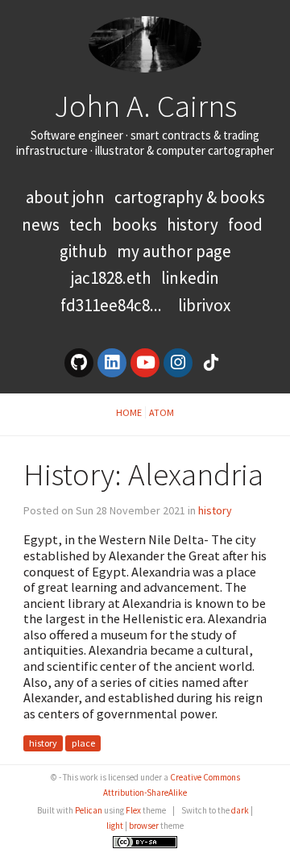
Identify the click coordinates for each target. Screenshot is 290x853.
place (83, 744)
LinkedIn (190, 278)
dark (240, 810)
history (192, 224)
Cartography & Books (189, 197)
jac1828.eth (111, 278)
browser (144, 825)
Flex (133, 810)
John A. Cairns (145, 105)
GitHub (83, 251)
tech (85, 224)
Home (129, 412)
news (41, 224)
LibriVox (204, 305)
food (245, 224)
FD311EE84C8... (111, 305)
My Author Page (174, 251)
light (114, 825)
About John (67, 197)
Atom (161, 412)
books (134, 224)
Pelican (88, 810)
